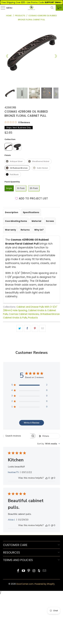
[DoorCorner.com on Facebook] (18, 571)
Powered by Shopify (45, 583)
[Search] (52, 8)
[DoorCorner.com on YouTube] (23, 571)
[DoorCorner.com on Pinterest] (29, 571)
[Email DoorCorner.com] (44, 571)
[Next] (56, 56)
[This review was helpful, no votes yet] (47, 478)
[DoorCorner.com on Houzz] (39, 571)
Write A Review (31, 422)
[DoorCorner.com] (31, 8)
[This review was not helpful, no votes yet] (52, 478)
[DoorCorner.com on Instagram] (34, 571)
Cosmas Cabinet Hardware (24, 314)
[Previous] (7, 56)
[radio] (8, 147)
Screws (50, 221)
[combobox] (48, 443)
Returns (25, 229)
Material (36, 221)
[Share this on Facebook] (27, 328)
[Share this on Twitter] (19, 328)
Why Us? (39, 229)
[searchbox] (16, 436)
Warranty (10, 229)
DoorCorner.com (25, 583)
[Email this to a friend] (42, 328)
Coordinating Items (16, 221)
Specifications (31, 212)
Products (33, 317)
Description (11, 212)
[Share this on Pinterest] (35, 328)
